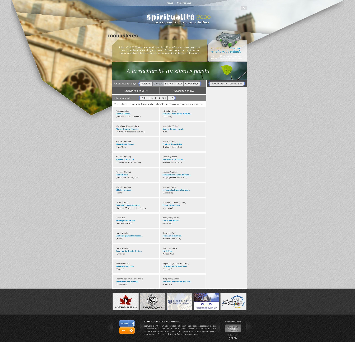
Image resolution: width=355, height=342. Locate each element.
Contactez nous (184, 2)
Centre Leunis (122, 175)
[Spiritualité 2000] (177, 16)
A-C (143, 98)
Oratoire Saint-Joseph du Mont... (177, 175)
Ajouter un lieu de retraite (227, 83)
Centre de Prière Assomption (128, 205)
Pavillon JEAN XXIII (125, 160)
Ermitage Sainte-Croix (125, 221)
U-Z (171, 98)
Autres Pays (191, 83)
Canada (158, 83)
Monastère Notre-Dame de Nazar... (177, 282)
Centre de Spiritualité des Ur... (129, 251)
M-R (157, 98)
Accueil (170, 2)
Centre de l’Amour (170, 221)
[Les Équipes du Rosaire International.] (233, 301)
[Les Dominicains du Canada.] (125, 301)
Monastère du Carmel (125, 144)
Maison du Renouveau (172, 236)
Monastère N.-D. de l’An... (174, 160)
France (169, 83)
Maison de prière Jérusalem (127, 129)
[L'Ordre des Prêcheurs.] (152, 301)
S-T (164, 98)
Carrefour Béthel (123, 114)
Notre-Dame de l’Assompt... (127, 282)
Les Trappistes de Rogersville (175, 266)
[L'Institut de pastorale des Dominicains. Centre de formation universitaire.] (179, 301)
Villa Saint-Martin (123, 190)
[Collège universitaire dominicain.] (206, 301)
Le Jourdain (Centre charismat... (176, 190)
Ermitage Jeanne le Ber (172, 144)
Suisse (178, 83)
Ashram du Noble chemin (173, 129)
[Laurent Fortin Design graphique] (233, 328)
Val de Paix (167, 251)
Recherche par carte (136, 90)
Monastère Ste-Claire (125, 266)
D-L (150, 98)
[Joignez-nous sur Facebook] (127, 323)
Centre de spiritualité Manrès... (129, 236)
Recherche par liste (183, 90)
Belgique (146, 83)
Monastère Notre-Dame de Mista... (177, 114)
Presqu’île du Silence (171, 205)
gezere (233, 337)
